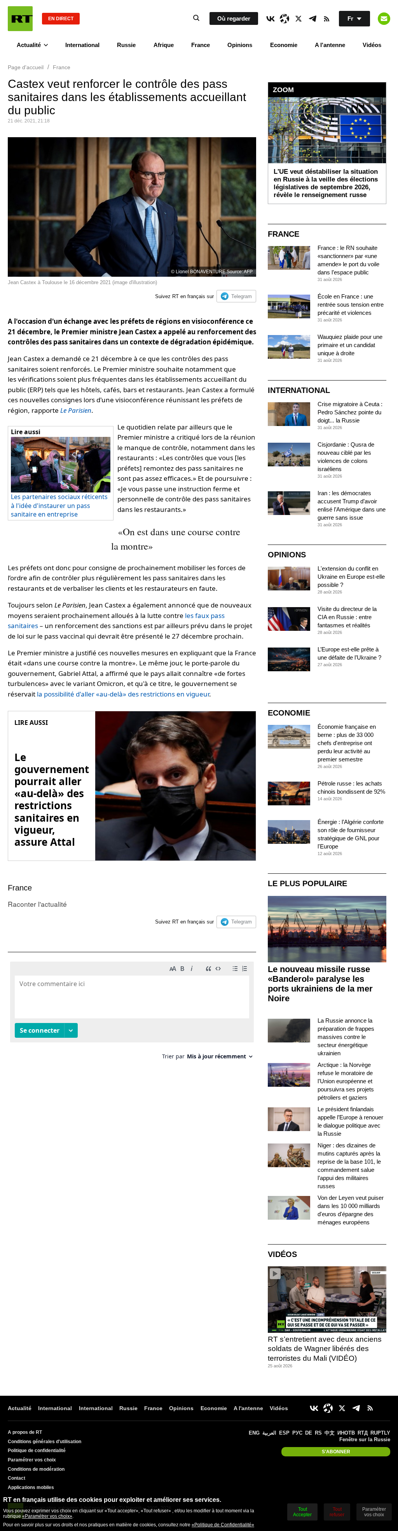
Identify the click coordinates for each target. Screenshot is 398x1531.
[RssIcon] (326, 18)
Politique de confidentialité (37, 1450)
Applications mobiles (31, 1487)
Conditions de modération (36, 1469)
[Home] (20, 18)
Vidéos (372, 45)
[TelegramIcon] (312, 18)
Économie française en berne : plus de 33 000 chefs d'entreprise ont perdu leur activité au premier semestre (347, 743)
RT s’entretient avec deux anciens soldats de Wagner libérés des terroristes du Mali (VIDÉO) (325, 1348)
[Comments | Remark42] (132, 1013)
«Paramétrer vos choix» (47, 1516)
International (82, 45)
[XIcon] (298, 18)
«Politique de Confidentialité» (223, 1525)
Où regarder (233, 18)
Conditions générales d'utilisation (44, 1441)
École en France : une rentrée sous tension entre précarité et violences (351, 304)
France (200, 45)
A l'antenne (330, 45)
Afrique (164, 45)
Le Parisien (75, 410)
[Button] (384, 18)
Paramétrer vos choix (32, 1460)
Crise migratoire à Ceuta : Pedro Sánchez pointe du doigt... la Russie (350, 412)
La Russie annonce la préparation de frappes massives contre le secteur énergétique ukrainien (346, 1036)
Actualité (29, 45)
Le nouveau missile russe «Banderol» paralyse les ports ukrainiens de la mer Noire (320, 983)
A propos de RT (25, 1432)
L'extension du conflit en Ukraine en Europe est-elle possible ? (351, 576)
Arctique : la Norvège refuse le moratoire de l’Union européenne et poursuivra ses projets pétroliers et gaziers (346, 1081)
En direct (60, 18)
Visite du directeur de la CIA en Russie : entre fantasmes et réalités (347, 617)
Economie (283, 45)
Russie (126, 45)
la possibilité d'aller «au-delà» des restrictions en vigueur (123, 694)
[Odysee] (284, 18)
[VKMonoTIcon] (270, 18)
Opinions (239, 45)
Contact (16, 1478)
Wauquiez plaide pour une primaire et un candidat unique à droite (350, 344)
